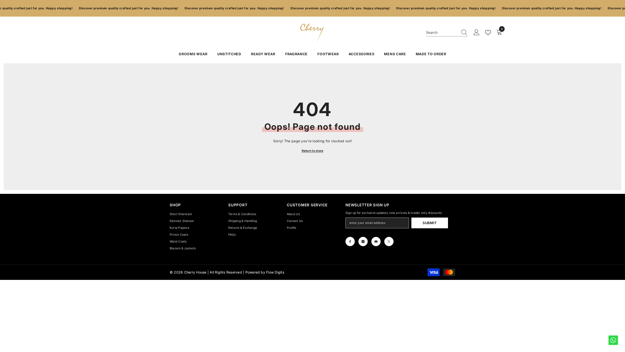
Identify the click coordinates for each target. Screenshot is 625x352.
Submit (430, 223)
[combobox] (442, 32)
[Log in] (476, 32)
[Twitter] (389, 241)
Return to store (312, 151)
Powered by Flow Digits (264, 272)
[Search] (447, 32)
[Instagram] (363, 241)
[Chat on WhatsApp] (613, 340)
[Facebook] (350, 241)
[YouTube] (376, 241)
